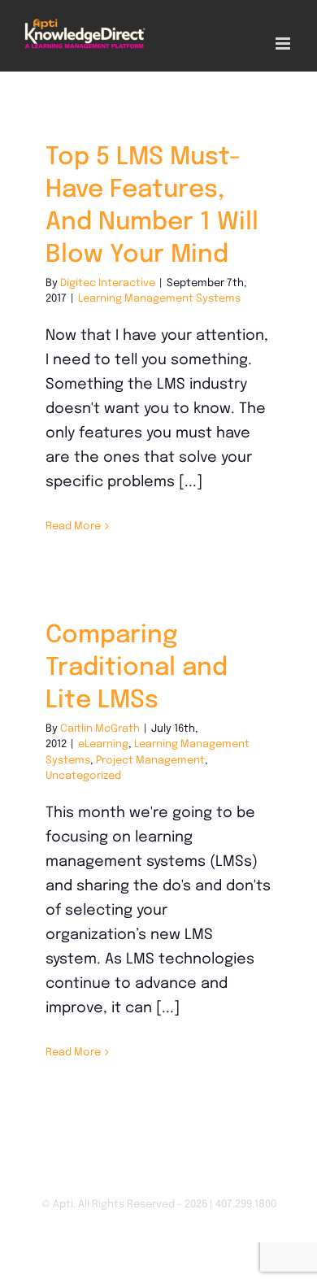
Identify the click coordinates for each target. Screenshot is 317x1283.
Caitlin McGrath (100, 729)
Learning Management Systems (159, 299)
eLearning (103, 744)
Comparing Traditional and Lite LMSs (137, 668)
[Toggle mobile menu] (284, 43)
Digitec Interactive (107, 283)
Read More (73, 526)
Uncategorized (83, 776)
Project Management (150, 760)
